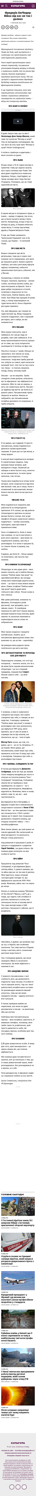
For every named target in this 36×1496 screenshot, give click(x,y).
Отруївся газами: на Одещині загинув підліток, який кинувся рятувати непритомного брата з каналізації (17, 1260)
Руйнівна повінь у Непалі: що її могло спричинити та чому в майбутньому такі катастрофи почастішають (17, 1337)
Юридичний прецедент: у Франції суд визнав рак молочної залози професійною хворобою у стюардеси (17, 1298)
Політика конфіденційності (25, 1450)
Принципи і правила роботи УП (18, 1455)
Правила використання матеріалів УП (18, 1453)
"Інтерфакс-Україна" (26, 1474)
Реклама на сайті (7, 1450)
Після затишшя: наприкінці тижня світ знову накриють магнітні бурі (15, 1412)
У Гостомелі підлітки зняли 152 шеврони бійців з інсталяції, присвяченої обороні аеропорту (17, 1223)
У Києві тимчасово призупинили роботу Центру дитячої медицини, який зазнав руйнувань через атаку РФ (17, 1375)
